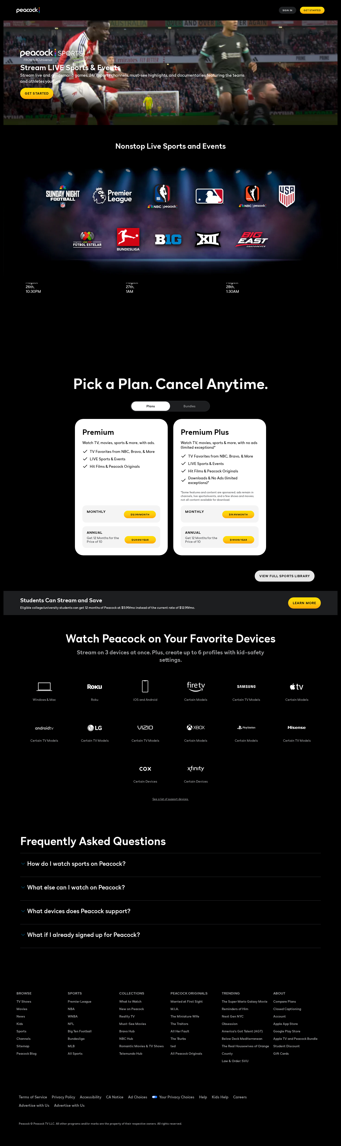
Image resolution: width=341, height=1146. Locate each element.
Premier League (79, 1001)
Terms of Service (33, 1097)
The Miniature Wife (184, 1016)
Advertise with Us (34, 1105)
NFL (71, 1024)
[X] (279, 1107)
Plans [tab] (150, 406)
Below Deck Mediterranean (242, 1039)
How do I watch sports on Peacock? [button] (76, 863)
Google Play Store (286, 1031)
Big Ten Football (80, 1031)
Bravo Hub (127, 1031)
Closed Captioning (287, 1009)
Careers (240, 1097)
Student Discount (286, 1046)
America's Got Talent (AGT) (242, 1031)
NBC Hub (126, 1039)
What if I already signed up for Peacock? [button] (83, 934)
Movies (21, 1009)
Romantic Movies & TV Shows (141, 1046)
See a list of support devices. (170, 799)
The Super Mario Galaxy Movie (244, 1001)
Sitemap (22, 1046)
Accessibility (90, 1097)
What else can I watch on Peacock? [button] (76, 887)
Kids (19, 1024)
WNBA (73, 1016)
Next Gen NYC (233, 1016)
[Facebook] (279, 1094)
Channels (23, 1039)
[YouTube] (303, 1094)
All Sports (75, 1053)
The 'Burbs (178, 1039)
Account (279, 1016)
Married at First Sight (186, 1001)
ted (173, 1046)
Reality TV (127, 1016)
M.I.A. (174, 1009)
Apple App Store (285, 1024)
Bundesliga (76, 1039)
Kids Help (220, 1097)
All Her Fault (179, 1031)
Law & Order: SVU (235, 1061)
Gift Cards (281, 1053)
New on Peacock (131, 1009)
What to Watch (130, 1001)
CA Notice (114, 1097)
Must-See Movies (132, 1024)
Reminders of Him (235, 1009)
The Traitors (179, 1024)
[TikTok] (291, 1094)
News (20, 1016)
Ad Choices (137, 1097)
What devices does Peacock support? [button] (79, 911)
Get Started (312, 10)
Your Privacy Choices (176, 1097)
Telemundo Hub (130, 1053)
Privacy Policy (63, 1097)
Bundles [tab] (189, 406)
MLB (71, 1046)
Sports (21, 1031)
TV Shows (23, 1001)
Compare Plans (284, 1001)
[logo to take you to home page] (28, 10)
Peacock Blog (26, 1053)
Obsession (230, 1024)
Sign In (288, 10)
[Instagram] (315, 1094)
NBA (71, 1009)
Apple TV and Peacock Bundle (295, 1039)
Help (203, 1097)
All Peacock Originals (186, 1053)
